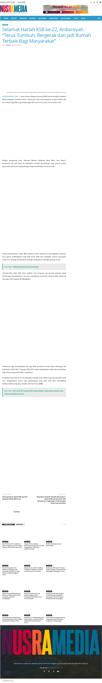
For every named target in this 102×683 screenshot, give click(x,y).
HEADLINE (23, 18)
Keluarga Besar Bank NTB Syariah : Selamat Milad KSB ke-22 (15, 498)
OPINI (76, 18)
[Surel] (32, 50)
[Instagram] (94, 2)
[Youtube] (100, 2)
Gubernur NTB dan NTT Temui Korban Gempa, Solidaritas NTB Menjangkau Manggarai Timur (56, 569)
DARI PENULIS (19, 524)
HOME (6, 18)
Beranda (4, 22)
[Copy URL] (36, 50)
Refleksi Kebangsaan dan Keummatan (53, 544)
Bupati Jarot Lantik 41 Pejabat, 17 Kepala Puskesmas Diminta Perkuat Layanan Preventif (33, 569)
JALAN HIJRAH (66, 18)
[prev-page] (63, 524)
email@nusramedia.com (55, 667)
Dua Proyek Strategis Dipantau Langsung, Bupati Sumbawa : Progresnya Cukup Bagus (55, 619)
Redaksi (8, 45)
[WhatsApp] (18, 50)
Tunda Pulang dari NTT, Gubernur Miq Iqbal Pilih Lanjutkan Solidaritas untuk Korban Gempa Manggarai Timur (11, 571)
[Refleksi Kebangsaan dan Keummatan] (56, 535)
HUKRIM (32, 18)
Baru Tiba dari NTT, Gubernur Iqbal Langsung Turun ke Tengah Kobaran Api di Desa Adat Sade (12, 545)
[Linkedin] (23, 50)
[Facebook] (91, 2)
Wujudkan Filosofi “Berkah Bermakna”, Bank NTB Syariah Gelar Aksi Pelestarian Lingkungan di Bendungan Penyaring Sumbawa (51, 500)
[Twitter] (97, 2)
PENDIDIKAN (53, 18)
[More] (41, 50)
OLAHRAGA (42, 18)
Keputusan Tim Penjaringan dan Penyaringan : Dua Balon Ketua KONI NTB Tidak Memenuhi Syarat (34, 620)
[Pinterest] (13, 50)
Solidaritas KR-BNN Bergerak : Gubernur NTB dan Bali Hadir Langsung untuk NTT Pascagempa (11, 596)
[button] (99, 18)
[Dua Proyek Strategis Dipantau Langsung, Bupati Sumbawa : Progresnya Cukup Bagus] (56, 608)
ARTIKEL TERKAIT (8, 524)
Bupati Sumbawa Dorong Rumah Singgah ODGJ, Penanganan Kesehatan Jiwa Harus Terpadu (33, 596)
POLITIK (14, 18)
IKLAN (83, 18)
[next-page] (65, 524)
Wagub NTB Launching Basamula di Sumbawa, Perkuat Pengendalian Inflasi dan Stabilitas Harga (34, 546)
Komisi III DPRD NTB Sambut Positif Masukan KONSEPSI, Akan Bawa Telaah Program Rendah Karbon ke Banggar (55, 596)
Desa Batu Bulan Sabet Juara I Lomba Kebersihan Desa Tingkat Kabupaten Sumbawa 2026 (12, 619)
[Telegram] (27, 50)
